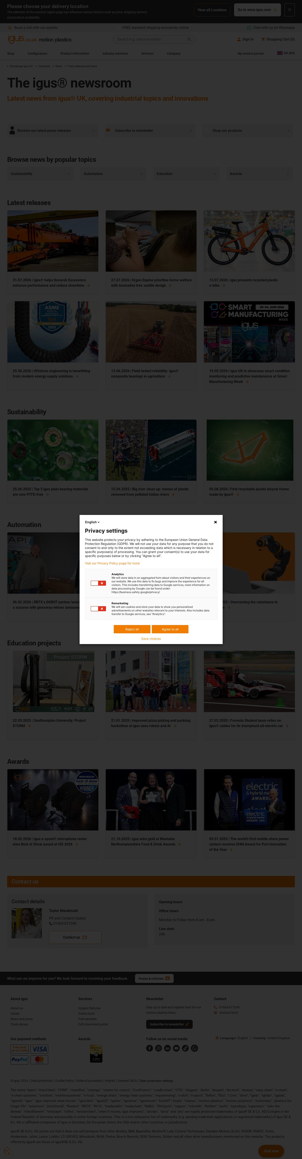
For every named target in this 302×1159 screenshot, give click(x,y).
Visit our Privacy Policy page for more (112, 563)
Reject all (132, 629)
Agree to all (170, 629)
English (91, 522)
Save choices (151, 638)
